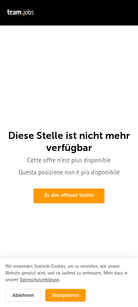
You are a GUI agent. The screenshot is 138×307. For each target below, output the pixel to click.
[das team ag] (69, 13)
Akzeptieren (65, 295)
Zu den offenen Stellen (69, 196)
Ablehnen (23, 295)
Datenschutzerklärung (39, 280)
